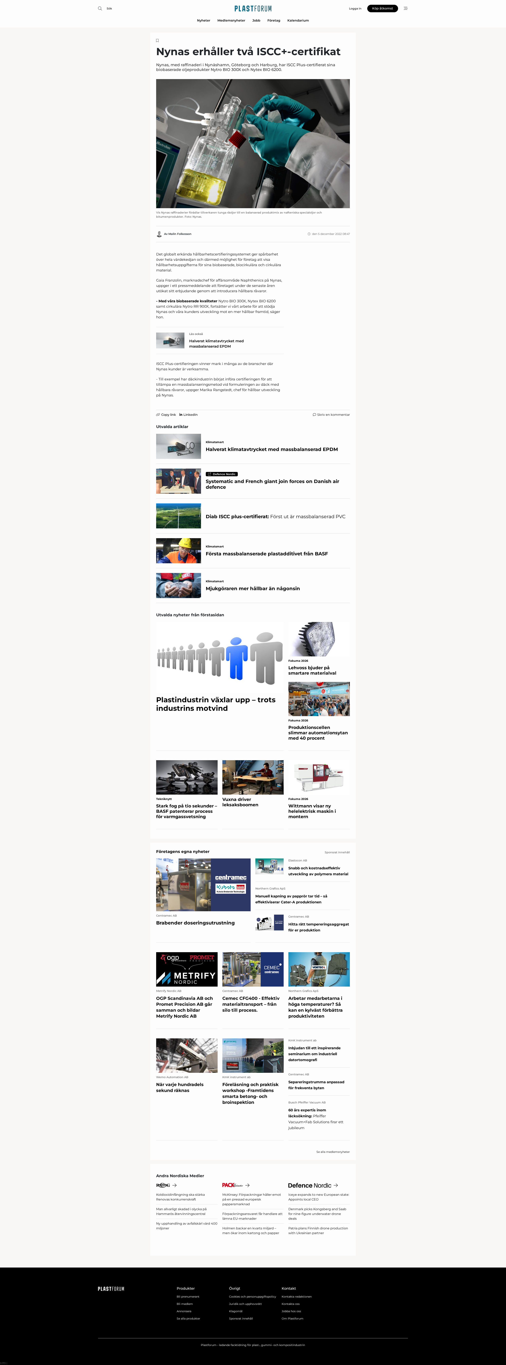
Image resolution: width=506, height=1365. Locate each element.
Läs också (196, 334)
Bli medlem (185, 1304)
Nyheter (203, 20)
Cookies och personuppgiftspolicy (252, 1296)
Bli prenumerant (188, 1296)
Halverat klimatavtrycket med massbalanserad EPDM (216, 344)
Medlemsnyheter (231, 20)
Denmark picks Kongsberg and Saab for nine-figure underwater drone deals (317, 1213)
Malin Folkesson (180, 234)
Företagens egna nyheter (183, 851)
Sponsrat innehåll (241, 1318)
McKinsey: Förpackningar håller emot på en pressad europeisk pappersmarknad (251, 1199)
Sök (109, 8)
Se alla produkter (188, 1318)
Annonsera (184, 1311)
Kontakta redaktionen (297, 1296)
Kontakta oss (291, 1304)
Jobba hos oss (291, 1311)
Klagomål (236, 1311)
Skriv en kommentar (333, 415)
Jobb (256, 20)
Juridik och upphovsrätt (245, 1304)
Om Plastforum (292, 1318)
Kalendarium (298, 20)
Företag (273, 20)
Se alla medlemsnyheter (333, 1152)
